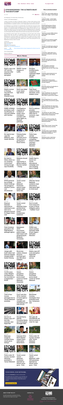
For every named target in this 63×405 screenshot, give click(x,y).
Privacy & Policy (30, 399)
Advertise (30, 396)
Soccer (55, 399)
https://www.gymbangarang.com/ (14, 46)
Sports (47, 397)
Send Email (9, 43)
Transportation (44, 399)
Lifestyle (44, 397)
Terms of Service (30, 398)
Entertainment (52, 397)
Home (19, 3)
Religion (51, 399)
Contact (32, 3)
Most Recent (23, 3)
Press (30, 395)
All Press (28, 3)
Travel (48, 399)
